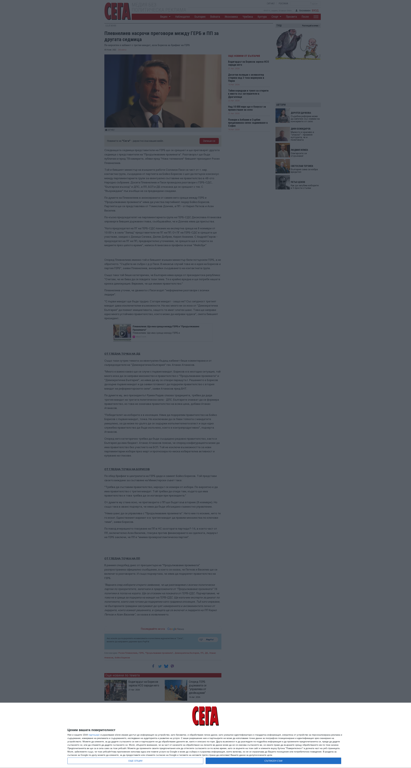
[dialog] (205, 735)
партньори (94, 735)
